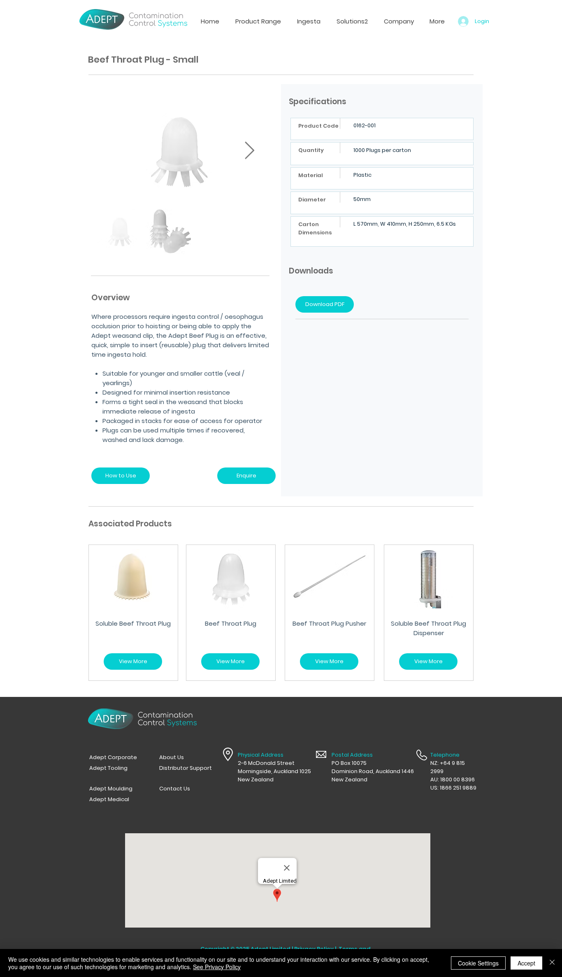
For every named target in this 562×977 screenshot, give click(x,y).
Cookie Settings (478, 963)
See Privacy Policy (217, 967)
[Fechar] (552, 963)
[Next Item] (249, 150)
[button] (308, 21)
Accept (526, 963)
